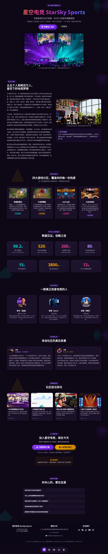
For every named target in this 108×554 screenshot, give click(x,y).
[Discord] (89, 529)
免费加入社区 (49, 27)
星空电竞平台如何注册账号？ (33, 490)
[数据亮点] (59, 550)
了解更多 (63, 26)
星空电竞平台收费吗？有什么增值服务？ (37, 501)
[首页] (44, 549)
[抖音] (86, 529)
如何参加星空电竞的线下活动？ (34, 506)
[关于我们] (49, 550)
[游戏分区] (54, 550)
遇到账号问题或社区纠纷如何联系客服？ (37, 512)
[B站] (93, 529)
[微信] (82, 529)
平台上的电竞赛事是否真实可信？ (35, 496)
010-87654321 (55, 532)
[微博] (79, 529)
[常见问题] (64, 550)
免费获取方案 (44, 447)
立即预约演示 (66, 447)
